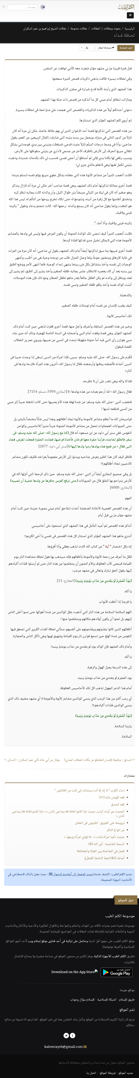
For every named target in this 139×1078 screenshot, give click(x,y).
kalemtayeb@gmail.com (63, 1047)
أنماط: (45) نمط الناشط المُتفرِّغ (105, 858)
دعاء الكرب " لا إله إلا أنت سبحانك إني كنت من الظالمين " (89, 791)
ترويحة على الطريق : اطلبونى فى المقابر (100, 823)
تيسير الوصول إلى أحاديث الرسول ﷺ (71, 874)
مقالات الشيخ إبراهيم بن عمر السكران (44, 28)
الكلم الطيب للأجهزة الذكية (110, 956)
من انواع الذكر (116, 830)
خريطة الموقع (108, 1073)
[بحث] (3, 7)
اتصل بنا (91, 1073)
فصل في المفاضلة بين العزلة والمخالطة (101, 851)
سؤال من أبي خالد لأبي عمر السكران (32, 760)
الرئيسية (130, 28)
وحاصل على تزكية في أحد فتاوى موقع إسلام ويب (58, 941)
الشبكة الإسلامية (106, 999)
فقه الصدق (118, 805)
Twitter (66, 1035)
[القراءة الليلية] (41, 7)
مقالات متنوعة (78, 28)
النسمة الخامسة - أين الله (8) (107, 844)
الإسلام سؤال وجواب (82, 999)
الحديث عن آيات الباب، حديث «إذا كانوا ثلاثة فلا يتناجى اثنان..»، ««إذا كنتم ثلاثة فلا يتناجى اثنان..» (68, 814)
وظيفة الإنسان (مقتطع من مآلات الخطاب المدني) (99, 760)
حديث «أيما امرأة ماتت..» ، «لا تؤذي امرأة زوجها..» (94, 837)
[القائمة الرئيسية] (130, 15)
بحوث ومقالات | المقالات (106, 28)
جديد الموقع (126, 1073)
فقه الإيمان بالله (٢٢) (112, 798)
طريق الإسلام (127, 999)
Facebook (72, 1035)
